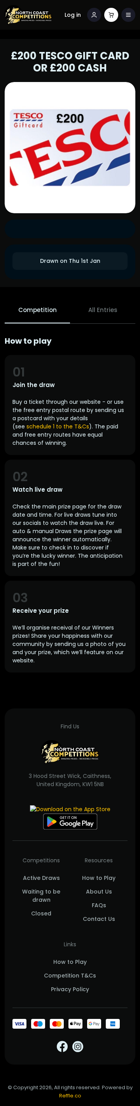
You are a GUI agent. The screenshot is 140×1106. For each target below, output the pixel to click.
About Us (99, 892)
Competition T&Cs (70, 975)
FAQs (99, 905)
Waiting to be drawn (41, 896)
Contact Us (99, 919)
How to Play (99, 878)
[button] (128, 15)
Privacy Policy (70, 989)
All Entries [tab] (102, 310)
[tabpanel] (70, 504)
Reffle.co (70, 1095)
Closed (41, 913)
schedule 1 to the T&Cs (57, 426)
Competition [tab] (37, 310)
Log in (73, 15)
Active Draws (41, 878)
